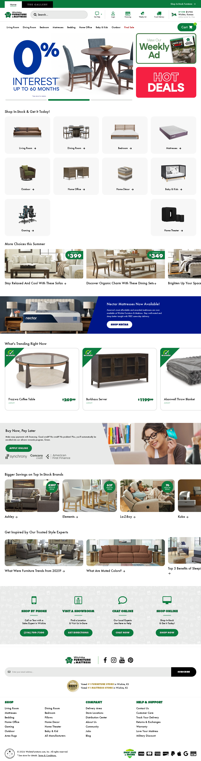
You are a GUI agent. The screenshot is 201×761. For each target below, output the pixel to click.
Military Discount (146, 735)
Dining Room (52, 708)
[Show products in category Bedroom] (124, 132)
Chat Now (123, 632)
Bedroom (50, 713)
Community (92, 726)
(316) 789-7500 (34, 632)
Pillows (48, 717)
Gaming (9, 726)
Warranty (141, 726)
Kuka (182, 516)
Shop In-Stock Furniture (181, 4)
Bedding (9, 717)
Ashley (11, 403)
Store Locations (94, 713)
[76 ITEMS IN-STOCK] (147, 495)
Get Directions (78, 632)
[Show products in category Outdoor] (27, 173)
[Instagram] (114, 660)
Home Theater (53, 726)
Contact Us (142, 708)
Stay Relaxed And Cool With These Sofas (34, 283)
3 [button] (111, 100)
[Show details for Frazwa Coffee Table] (42, 370)
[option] (69, 65)
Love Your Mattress (147, 731)
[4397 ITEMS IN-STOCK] (32, 495)
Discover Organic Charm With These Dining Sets (120, 283)
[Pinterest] (130, 660)
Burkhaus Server (96, 399)
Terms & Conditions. (47, 755)
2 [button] (69, 100)
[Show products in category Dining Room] (76, 132)
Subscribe (184, 672)
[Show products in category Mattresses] (173, 132)
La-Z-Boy (126, 516)
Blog (88, 735)
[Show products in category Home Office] (76, 173)
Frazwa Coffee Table (21, 399)
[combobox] (59, 15)
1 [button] (26, 100)
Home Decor (52, 722)
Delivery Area (94, 708)
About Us (91, 722)
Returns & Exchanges (148, 722)
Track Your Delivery (147, 717)
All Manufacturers (55, 735)
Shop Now (167, 632)
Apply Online (18, 448)
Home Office (12, 722)
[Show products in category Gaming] (27, 214)
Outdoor (10, 731)
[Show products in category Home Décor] (124, 173)
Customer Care (144, 713)
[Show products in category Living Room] (27, 132)
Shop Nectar (119, 324)
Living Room (12, 708)
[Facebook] (105, 660)
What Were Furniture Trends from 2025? (33, 571)
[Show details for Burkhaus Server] (119, 370)
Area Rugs (11, 735)
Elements (69, 516)
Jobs (88, 731)
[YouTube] (122, 660)
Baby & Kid (51, 731)
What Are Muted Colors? (104, 571)
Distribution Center (96, 717)
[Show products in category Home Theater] (173, 214)
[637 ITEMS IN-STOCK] (89, 495)
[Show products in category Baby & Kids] (173, 173)
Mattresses (10, 713)
